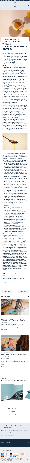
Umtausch (3, 459)
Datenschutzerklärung (19, 459)
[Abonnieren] (27, 435)
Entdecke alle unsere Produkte (20, 380)
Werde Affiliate (18, 458)
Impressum (9, 459)
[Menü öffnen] (3, 5)
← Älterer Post (6, 291)
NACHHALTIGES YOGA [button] (6, 442)
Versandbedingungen (6, 460)
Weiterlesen (4, 329)
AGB (27, 459)
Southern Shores (6, 458)
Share (5, 282)
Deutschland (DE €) (7, 450)
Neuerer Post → (24, 291)
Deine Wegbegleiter (6, 379)
